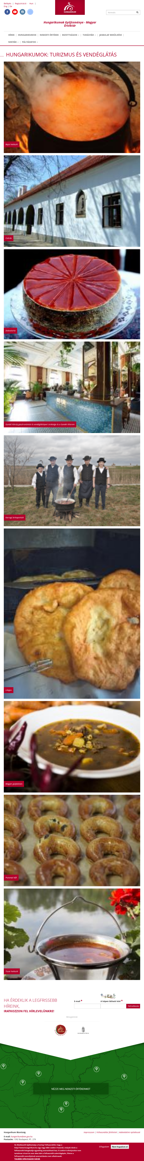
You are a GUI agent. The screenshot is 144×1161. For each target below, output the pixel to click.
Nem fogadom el (120, 1147)
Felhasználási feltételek (106, 1132)
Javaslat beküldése (110, 34)
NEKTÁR (12, 42)
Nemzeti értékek (49, 34)
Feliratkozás (133, 1006)
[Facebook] (7, 11)
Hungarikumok (27, 34)
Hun (31, 3)
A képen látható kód (112, 1001)
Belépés (7, 3)
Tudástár (88, 34)
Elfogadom (104, 1146)
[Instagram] (22, 11)
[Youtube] (14, 11)
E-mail (78, 1001)
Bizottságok (70, 34)
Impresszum (89, 1132)
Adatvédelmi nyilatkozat (129, 1132)
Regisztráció (20, 3)
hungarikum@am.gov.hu (21, 1136)
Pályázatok (29, 42)
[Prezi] (30, 11)
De (11, 6)
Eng (5, 6)
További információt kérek (27, 1158)
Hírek (11, 34)
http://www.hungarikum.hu (26, 1147)
